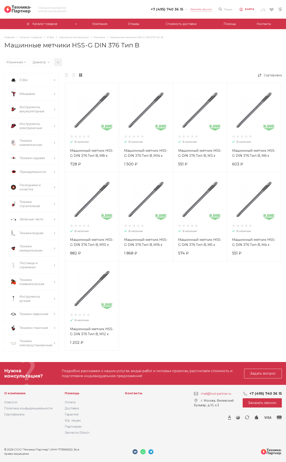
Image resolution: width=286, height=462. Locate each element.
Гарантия (72, 414)
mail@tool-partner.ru (216, 394)
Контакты (133, 393)
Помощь (72, 393)
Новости (10, 402)
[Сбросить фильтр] (58, 62)
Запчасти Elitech (77, 433)
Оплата (70, 402)
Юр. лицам (73, 420)
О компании (15, 393)
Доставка (72, 408)
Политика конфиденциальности (28, 408)
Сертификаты (14, 414)
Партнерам (73, 426)
